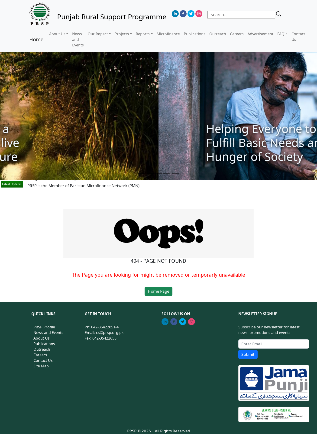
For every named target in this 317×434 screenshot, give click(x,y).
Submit (247, 354)
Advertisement (260, 33)
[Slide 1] (141, 173)
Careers (237, 33)
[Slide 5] (175, 173)
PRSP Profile (44, 327)
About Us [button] (57, 33)
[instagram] (198, 13)
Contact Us (298, 36)
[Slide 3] (158, 173)
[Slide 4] (166, 173)
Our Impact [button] (98, 33)
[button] (24, 116)
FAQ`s (282, 33)
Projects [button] (122, 33)
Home (36, 39)
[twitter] (191, 13)
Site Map (41, 366)
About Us (41, 338)
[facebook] (183, 13)
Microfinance (168, 33)
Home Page (158, 291)
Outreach (217, 33)
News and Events (78, 39)
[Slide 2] (150, 173)
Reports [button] (143, 33)
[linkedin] (175, 13)
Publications (194, 33)
